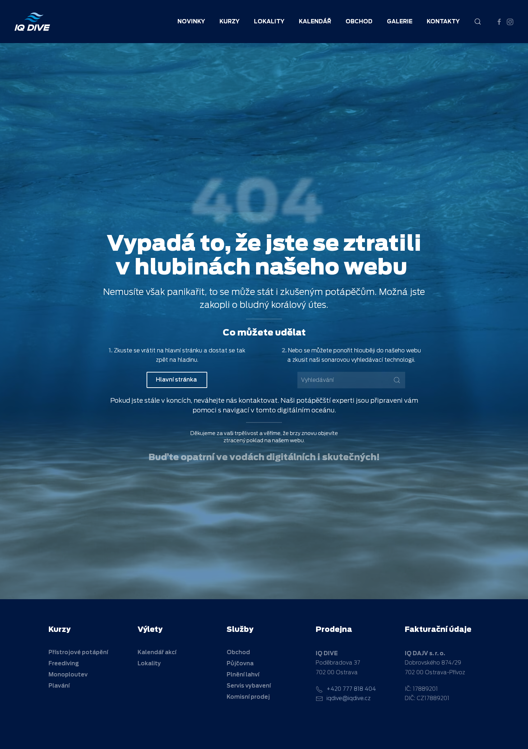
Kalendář (315, 21)
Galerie (399, 21)
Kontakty (443, 21)
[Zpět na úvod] (32, 21)
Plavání (59, 686)
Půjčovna (240, 663)
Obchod (238, 652)
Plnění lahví (243, 674)
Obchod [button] (359, 21)
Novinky (191, 21)
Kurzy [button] (229, 21)
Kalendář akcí (157, 652)
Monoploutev (68, 674)
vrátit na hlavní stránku (171, 350)
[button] (477, 21)
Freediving (63, 663)
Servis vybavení (249, 686)
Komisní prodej (248, 697)
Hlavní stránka (177, 379)
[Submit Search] (397, 380)
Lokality (269, 21)
